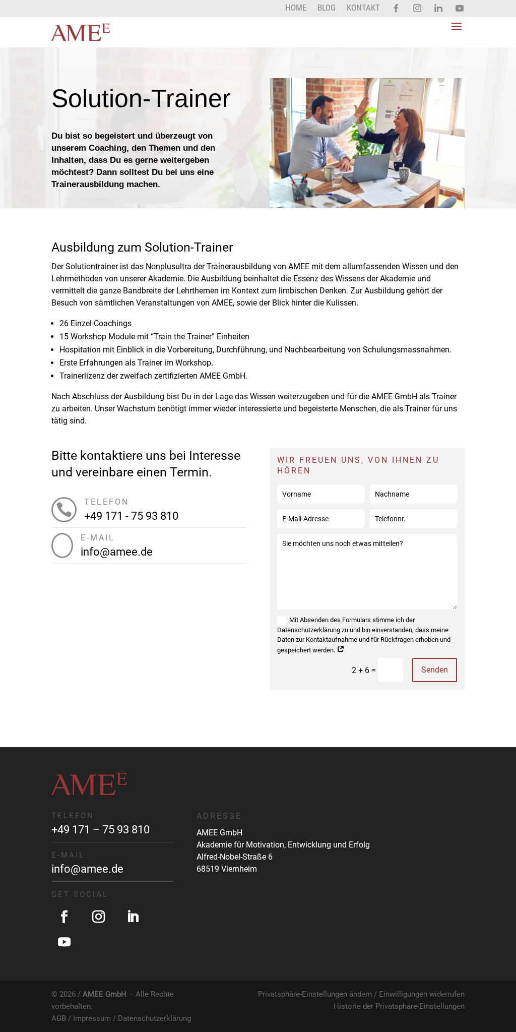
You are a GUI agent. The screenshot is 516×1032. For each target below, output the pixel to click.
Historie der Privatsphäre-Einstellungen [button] (399, 1006)
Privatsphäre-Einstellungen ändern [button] (315, 994)
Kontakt (363, 8)
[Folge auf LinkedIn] (132, 917)
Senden (434, 670)
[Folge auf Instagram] (98, 917)
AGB (58, 1018)
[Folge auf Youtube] (64, 942)
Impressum (92, 1018)
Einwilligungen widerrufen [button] (422, 994)
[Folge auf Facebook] (64, 917)
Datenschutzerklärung (154, 1018)
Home (295, 8)
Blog (326, 8)
